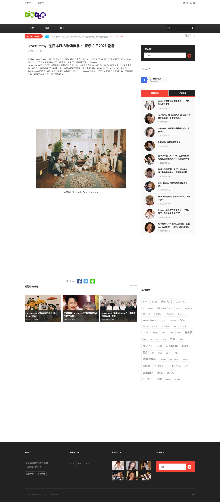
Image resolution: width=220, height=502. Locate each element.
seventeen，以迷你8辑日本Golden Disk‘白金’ (41, 314)
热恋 (160, 352)
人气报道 (182, 93)
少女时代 (166, 301)
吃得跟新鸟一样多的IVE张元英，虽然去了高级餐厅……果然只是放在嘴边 (174, 225)
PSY (152, 352)
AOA (182, 320)
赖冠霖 (178, 308)
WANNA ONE (164, 308)
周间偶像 (188, 308)
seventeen (149, 320)
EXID (160, 372)
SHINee (163, 359)
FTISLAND (175, 366)
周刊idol (146, 314)
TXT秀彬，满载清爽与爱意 (169, 142)
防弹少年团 (149, 359)
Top (193, 494)
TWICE (154, 301)
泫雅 (171, 332)
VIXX (172, 339)
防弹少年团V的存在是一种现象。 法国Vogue (174, 198)
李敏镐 (185, 359)
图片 (62, 28)
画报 (145, 339)
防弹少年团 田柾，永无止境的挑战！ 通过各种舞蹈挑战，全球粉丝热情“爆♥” (173, 172)
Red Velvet (174, 359)
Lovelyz (146, 332)
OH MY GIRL (148, 346)
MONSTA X (154, 339)
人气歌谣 (165, 326)
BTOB (146, 366)
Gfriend (183, 326)
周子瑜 (145, 326)
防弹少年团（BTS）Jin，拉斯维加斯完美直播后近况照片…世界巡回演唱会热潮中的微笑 (173, 158)
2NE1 (188, 366)
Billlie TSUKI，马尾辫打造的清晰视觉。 (173, 184)
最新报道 (155, 93)
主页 (32, 28)
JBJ (174, 326)
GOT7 (168, 352)
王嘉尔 (162, 320)
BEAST (168, 379)
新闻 (47, 28)
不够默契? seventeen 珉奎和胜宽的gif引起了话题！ (80, 314)
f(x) (145, 352)
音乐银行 (157, 314)
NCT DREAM (148, 308)
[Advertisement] (140, 15)
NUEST (155, 326)
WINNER (148, 372)
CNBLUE (170, 372)
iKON (185, 346)
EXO (145, 301)
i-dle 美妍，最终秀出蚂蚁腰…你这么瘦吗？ (70, 37)
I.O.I (164, 332)
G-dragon (172, 346)
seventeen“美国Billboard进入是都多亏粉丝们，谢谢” (118, 314)
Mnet (179, 332)
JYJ (176, 352)
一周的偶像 (169, 314)
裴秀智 (159, 346)
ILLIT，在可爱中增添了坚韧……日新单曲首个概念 (173, 103)
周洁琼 (155, 332)
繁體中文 (41, 3)
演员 (181, 339)
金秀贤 (189, 332)
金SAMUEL (182, 314)
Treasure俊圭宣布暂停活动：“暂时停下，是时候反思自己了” (173, 211)
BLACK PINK (181, 301)
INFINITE (159, 366)
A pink (177, 379)
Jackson (172, 320)
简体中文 (28, 3)
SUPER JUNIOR (152, 379)
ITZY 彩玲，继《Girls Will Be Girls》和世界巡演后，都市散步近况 (174, 116)
